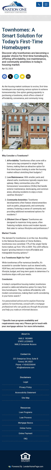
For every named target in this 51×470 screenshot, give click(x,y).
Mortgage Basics (25, 423)
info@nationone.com (25, 367)
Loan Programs (25, 412)
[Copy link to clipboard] (28, 76)
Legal (25, 382)
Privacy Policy (25, 387)
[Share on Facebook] (4, 76)
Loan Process (25, 417)
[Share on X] (10, 76)
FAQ (25, 439)
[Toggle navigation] (46, 4)
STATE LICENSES (25, 341)
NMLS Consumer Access (25, 344)
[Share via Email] (22, 76)
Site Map (25, 398)
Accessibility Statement (25, 392)
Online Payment (25, 433)
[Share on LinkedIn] (16, 76)
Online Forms (25, 428)
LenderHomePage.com (33, 466)
